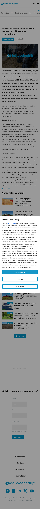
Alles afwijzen (20, 286)
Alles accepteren (20, 272)
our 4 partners (11, 223)
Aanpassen (20, 279)
